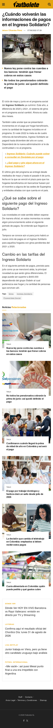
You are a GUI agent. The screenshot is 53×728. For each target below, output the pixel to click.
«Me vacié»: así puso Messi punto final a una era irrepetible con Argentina (24, 669)
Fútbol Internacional (16, 662)
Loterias (9, 624)
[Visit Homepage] (26, 4)
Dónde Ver (10, 604)
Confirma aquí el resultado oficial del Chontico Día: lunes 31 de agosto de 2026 (25, 632)
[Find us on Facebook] (23, 720)
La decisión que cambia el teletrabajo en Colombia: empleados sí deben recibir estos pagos (25, 541)
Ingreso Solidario (24, 293)
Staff (20, 697)
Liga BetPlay (11, 645)
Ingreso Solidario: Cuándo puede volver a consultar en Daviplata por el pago (27, 155)
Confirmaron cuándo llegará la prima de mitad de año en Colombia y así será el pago (26, 446)
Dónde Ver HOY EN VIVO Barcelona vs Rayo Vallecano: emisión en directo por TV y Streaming (25, 611)
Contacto (28, 697)
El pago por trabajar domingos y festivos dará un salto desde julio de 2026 (24, 494)
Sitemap (43, 700)
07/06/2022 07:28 (34, 30)
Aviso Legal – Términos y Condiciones (21, 700)
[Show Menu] (3, 4)
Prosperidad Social (12, 298)
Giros (11, 293)
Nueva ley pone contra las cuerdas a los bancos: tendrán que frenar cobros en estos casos (26, 71)
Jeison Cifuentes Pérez (12, 30)
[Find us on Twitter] (27, 720)
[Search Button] (49, 4)
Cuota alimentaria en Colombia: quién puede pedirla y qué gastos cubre (25, 588)
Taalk (8, 344)
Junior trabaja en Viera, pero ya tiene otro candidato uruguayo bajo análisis (26, 650)
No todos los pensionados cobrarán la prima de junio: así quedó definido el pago (26, 83)
